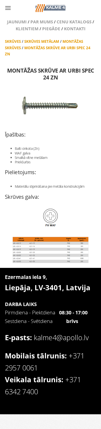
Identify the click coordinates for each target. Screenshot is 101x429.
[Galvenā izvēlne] (8, 8)
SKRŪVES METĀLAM (41, 41)
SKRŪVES (13, 41)
